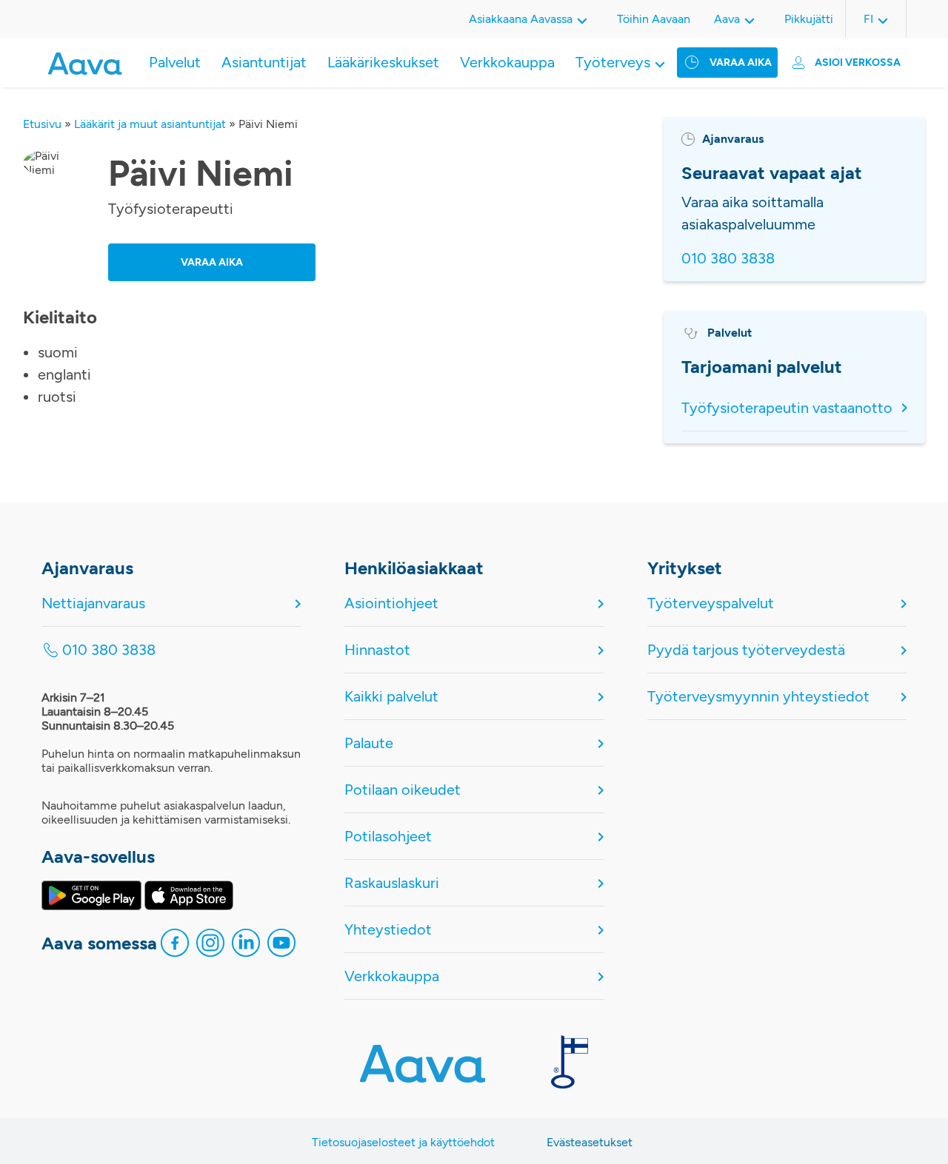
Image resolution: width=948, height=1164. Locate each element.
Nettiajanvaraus (93, 603)
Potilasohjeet (388, 836)
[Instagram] (210, 946)
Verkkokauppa (507, 62)
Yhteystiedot (388, 929)
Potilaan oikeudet (402, 789)
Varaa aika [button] (212, 262)
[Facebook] (175, 946)
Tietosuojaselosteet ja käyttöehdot (403, 1142)
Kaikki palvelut (391, 696)
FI (868, 19)
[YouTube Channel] (281, 946)
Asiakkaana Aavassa (521, 19)
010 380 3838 (728, 258)
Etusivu (42, 124)
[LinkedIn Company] (246, 946)
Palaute (368, 743)
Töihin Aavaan (653, 19)
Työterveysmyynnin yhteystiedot (758, 696)
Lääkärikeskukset (383, 62)
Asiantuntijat (264, 62)
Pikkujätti (808, 19)
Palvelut (175, 62)
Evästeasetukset (589, 1142)
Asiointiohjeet (391, 603)
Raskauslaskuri (391, 883)
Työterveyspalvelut (710, 603)
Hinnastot (377, 650)
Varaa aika (741, 62)
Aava (727, 19)
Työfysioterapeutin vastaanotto (786, 408)
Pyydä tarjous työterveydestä (746, 650)
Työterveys (612, 62)
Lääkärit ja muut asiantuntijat (150, 124)
